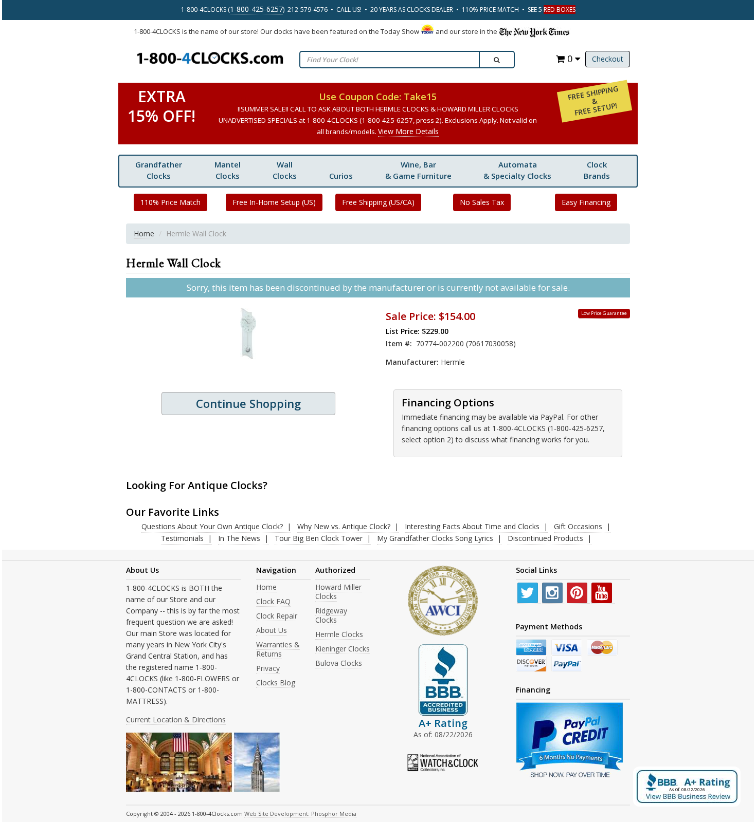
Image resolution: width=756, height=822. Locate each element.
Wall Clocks (285, 170)
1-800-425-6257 (256, 9)
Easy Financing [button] (586, 202)
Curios (341, 176)
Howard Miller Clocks (338, 591)
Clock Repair (276, 616)
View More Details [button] (408, 131)
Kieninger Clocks (342, 648)
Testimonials (182, 538)
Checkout (607, 59)
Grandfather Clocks (158, 170)
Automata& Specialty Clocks (517, 170)
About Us (271, 630)
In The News (239, 538)
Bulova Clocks (338, 663)
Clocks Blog (275, 682)
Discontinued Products (545, 538)
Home (144, 233)
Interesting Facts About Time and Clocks (472, 526)
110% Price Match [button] (170, 202)
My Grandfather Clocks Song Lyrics (435, 538)
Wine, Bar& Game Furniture (418, 170)
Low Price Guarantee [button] (604, 313)
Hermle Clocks (339, 634)
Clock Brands (597, 170)
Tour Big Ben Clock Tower (319, 538)
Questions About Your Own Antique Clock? (212, 526)
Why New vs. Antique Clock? (343, 526)
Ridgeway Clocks (331, 615)
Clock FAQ (273, 601)
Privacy (268, 668)
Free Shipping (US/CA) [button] (378, 202)
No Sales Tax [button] (482, 202)
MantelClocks (227, 170)
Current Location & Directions (176, 719)
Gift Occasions (578, 526)
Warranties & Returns (278, 649)
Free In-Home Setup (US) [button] (274, 202)
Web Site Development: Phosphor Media (300, 813)
